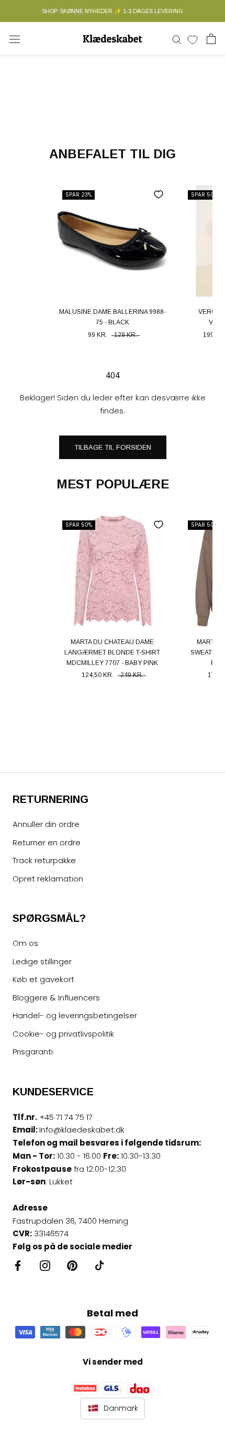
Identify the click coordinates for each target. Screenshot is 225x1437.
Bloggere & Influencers (56, 997)
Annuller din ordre (46, 824)
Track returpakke (44, 860)
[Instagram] (45, 1265)
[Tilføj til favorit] (158, 194)
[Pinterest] (72, 1265)
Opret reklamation (48, 878)
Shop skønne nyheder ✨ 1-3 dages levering (112, 11)
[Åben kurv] (211, 39)
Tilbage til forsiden (112, 447)
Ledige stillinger (42, 961)
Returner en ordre (47, 842)
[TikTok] (99, 1265)
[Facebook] (18, 1265)
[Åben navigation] (14, 39)
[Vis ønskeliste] (192, 39)
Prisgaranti (33, 1051)
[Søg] (177, 39)
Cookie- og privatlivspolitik (63, 1033)
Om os (25, 943)
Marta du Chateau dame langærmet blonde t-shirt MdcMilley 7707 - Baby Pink (112, 652)
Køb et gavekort (43, 979)
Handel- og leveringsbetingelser (75, 1015)
